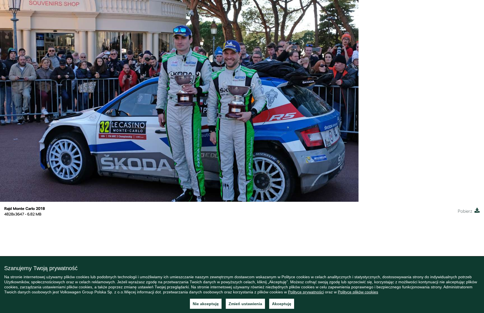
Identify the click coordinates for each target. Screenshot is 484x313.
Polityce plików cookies (358, 292)
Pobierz (466, 211)
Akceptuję (281, 304)
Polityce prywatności (306, 292)
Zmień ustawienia (245, 304)
